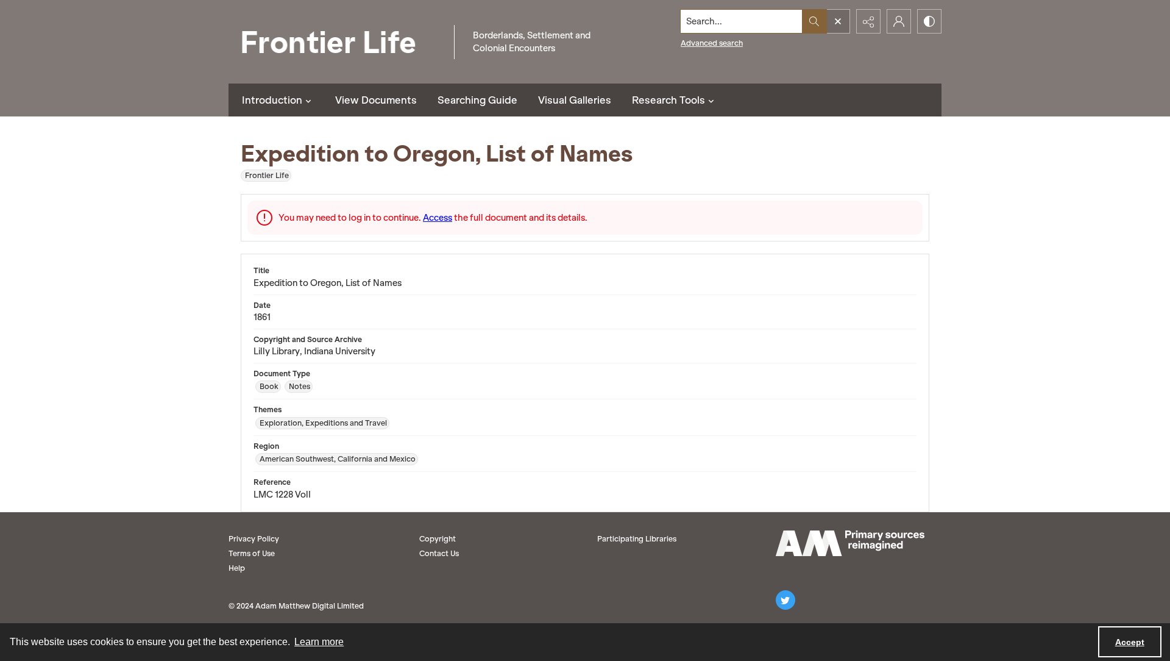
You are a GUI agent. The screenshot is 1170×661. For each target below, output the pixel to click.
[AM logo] (850, 543)
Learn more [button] (319, 642)
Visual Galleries (574, 100)
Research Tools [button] (668, 100)
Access (437, 217)
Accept (1129, 642)
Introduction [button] (272, 100)
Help (237, 568)
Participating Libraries (636, 538)
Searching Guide (477, 100)
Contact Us (439, 553)
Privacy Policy (254, 538)
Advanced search (712, 43)
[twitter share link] (785, 600)
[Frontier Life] (338, 41)
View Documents (376, 100)
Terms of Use (252, 553)
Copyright (437, 538)
